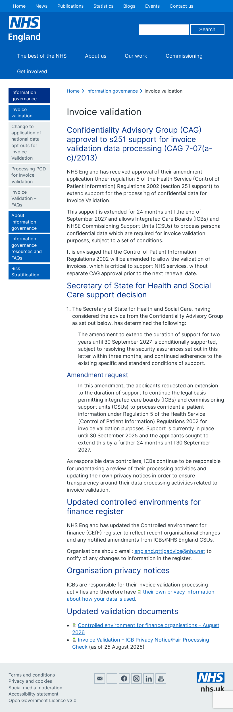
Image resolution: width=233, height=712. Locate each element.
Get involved (32, 71)
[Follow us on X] (112, 682)
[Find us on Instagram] (136, 682)
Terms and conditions (32, 675)
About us (95, 56)
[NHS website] (210, 690)
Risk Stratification (25, 271)
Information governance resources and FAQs (26, 248)
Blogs (129, 6)
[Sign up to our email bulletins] (99, 682)
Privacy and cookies (30, 681)
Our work (136, 56)
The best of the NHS (41, 56)
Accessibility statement (34, 694)
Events (152, 6)
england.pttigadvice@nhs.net (169, 551)
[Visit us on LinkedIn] (148, 682)
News (41, 6)
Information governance (24, 95)
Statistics (103, 6)
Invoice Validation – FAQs (23, 198)
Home (19, 6)
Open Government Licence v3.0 (42, 700)
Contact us (181, 6)
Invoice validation (21, 112)
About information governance (24, 221)
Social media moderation (35, 687)
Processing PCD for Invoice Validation (28, 175)
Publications (70, 6)
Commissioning (184, 56)
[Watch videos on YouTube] (160, 682)
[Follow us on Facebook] (124, 682)
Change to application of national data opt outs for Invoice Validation (26, 142)
